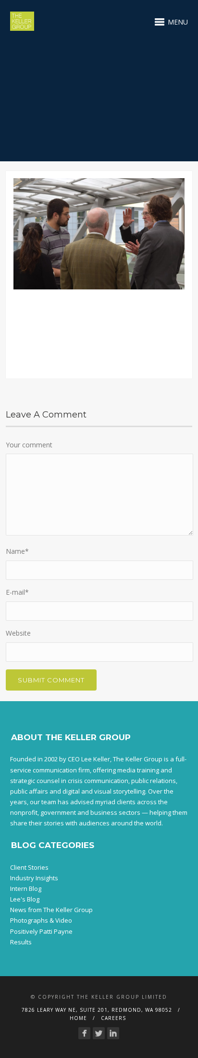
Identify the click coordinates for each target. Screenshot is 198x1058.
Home (78, 1018)
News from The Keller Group (51, 909)
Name (17, 551)
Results (21, 942)
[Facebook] (84, 1033)
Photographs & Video (41, 920)
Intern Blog (25, 888)
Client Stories (29, 867)
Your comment (29, 444)
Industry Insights (34, 878)
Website (18, 633)
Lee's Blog (24, 899)
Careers (113, 1018)
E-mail (17, 592)
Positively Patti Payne (41, 931)
